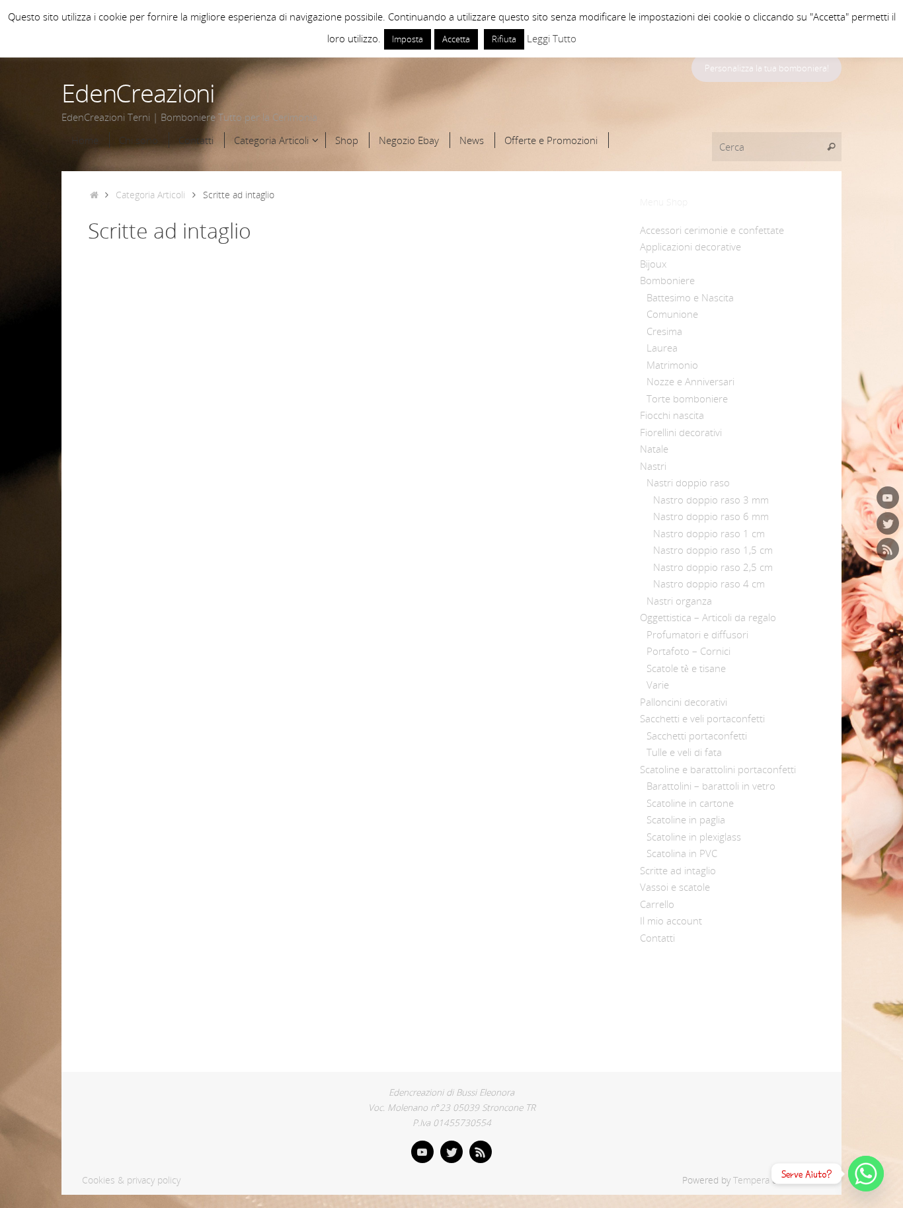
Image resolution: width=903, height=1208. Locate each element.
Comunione (672, 314)
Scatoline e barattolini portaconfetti (718, 769)
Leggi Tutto (551, 38)
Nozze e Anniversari (690, 381)
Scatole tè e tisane (686, 668)
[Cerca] (831, 146)
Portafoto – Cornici (688, 651)
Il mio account (671, 920)
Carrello (657, 904)
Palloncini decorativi (683, 701)
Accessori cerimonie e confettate (712, 230)
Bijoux (653, 263)
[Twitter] (888, 523)
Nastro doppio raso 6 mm (711, 516)
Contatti (657, 937)
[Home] (94, 195)
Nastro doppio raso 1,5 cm (713, 549)
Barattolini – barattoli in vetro (711, 785)
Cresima (664, 331)
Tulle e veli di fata (684, 752)
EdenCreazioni (138, 93)
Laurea (662, 347)
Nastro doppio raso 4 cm (709, 583)
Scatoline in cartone (690, 803)
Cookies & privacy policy (131, 1180)
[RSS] (888, 549)
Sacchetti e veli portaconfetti (702, 718)
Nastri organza (679, 600)
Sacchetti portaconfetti (697, 735)
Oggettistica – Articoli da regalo (708, 617)
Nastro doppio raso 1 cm (709, 533)
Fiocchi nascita (672, 415)
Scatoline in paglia (686, 819)
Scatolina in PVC (682, 853)
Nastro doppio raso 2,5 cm (713, 567)
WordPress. (804, 1180)
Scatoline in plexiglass (694, 836)
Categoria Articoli (150, 195)
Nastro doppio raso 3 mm (711, 499)
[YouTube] (888, 497)
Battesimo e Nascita (690, 297)
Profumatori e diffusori (697, 634)
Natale (654, 448)
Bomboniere (667, 280)
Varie (658, 684)
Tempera (751, 1180)
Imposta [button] (407, 39)
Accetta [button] (456, 39)
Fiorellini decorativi (681, 432)
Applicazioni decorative (690, 246)
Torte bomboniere (687, 398)
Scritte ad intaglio (678, 870)
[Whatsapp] (866, 1173)
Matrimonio (672, 364)
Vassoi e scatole (675, 886)
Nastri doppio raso (688, 482)
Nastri (653, 465)
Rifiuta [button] (504, 39)
